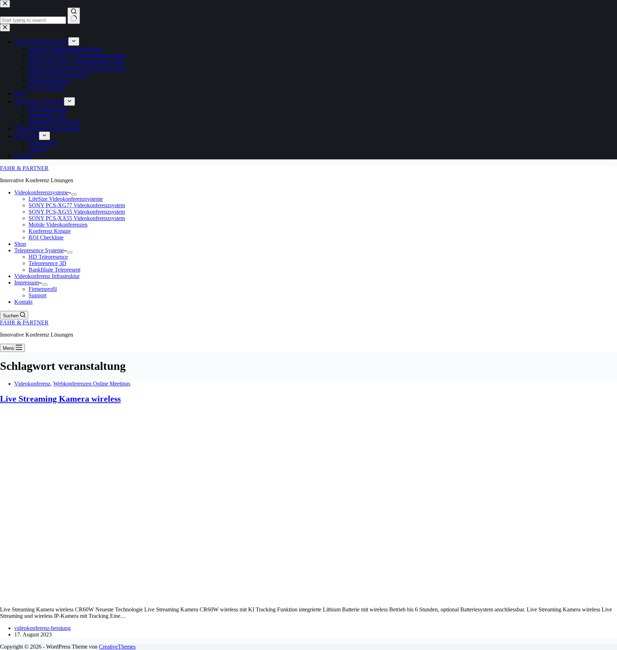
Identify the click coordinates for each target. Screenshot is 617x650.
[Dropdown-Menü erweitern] (74, 194)
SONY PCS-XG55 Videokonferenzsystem (77, 212)
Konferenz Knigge (50, 231)
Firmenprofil (43, 289)
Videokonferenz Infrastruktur (47, 276)
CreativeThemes (117, 647)
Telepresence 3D (47, 263)
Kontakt (23, 302)
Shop (20, 244)
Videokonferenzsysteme (41, 192)
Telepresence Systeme (39, 250)
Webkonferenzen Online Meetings (91, 384)
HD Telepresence (48, 257)
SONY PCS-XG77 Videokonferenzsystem (77, 205)
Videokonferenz (32, 384)
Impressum (26, 282)
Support (37, 295)
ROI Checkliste (46, 237)
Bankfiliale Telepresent (54, 270)
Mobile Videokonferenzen (58, 225)
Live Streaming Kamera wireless (60, 398)
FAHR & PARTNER (24, 168)
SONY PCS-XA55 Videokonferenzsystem (77, 218)
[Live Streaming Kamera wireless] (137, 597)
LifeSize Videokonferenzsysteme (66, 199)
